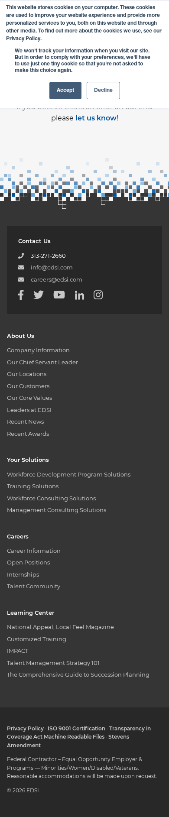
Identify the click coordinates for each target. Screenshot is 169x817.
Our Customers (28, 386)
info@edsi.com (52, 267)
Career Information (34, 550)
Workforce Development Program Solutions (68, 474)
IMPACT (17, 650)
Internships (23, 574)
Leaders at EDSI (29, 409)
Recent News (25, 421)
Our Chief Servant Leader (42, 362)
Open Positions (28, 562)
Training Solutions (32, 486)
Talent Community (33, 586)
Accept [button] (65, 90)
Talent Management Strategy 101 (53, 662)
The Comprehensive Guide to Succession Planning (78, 674)
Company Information (38, 350)
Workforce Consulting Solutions (51, 498)
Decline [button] (103, 90)
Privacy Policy (25, 728)
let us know (96, 118)
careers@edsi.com (56, 279)
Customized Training (36, 638)
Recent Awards (28, 433)
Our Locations (26, 373)
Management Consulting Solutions (56, 509)
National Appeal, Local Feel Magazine (60, 626)
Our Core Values (29, 397)
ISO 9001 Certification (76, 728)
